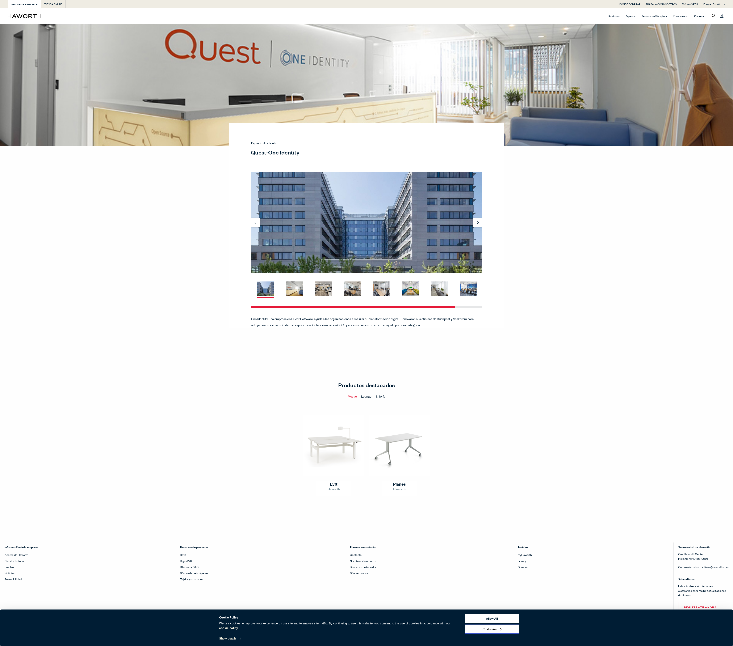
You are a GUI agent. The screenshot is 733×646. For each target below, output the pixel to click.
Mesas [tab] (352, 396)
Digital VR (186, 561)
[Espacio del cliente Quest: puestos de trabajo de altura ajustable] (323, 289)
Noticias (10, 573)
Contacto (356, 555)
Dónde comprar (359, 573)
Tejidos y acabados (191, 579)
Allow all (492, 618)
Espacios (630, 16)
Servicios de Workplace (654, 16)
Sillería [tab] (380, 396)
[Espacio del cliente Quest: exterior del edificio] (265, 289)
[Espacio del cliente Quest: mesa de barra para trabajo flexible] (439, 289)
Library (522, 561)
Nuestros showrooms (362, 561)
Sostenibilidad (13, 579)
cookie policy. (229, 628)
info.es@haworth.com (715, 567)
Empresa (699, 16)
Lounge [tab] (366, 396)
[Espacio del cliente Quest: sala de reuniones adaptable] (352, 289)
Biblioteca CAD (189, 567)
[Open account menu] (721, 15)
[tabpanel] (366, 457)
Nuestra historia (14, 561)
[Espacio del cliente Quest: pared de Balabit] (468, 289)
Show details (228, 638)
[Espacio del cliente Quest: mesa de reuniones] (381, 289)
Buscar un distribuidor (363, 567)
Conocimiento (680, 16)
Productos (614, 16)
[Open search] (713, 15)
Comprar (523, 567)
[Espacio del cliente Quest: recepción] (294, 289)
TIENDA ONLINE (53, 4)
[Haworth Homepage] (79, 16)
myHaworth (525, 555)
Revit (183, 555)
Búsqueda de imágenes (194, 573)
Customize (490, 629)
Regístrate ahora (700, 607)
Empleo (9, 567)
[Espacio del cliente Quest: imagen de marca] (410, 289)
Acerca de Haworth (16, 555)
